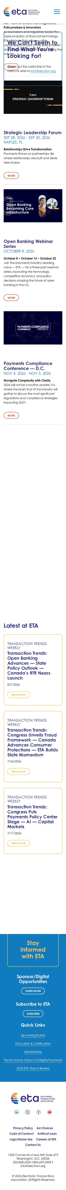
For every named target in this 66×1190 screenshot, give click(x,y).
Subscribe (33, 1013)
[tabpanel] (33, 59)
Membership (33, 1052)
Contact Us (33, 1145)
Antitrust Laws (47, 1133)
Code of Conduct (21, 1133)
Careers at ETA (46, 1139)
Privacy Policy (23, 1128)
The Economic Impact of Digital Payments (33, 1060)
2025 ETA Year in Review (33, 1068)
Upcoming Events (33, 1035)
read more (18, 694)
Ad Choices (44, 1128)
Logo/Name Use (21, 1139)
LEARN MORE (33, 990)
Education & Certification (33, 1043)
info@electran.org (43, 71)
